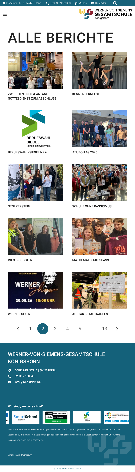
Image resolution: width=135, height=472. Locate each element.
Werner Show (19, 314)
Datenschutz (14, 455)
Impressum (26, 455)
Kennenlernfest (86, 94)
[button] (5, 14)
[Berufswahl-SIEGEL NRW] (35, 128)
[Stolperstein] (35, 182)
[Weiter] (116, 328)
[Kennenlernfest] (99, 70)
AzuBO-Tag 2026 (84, 152)
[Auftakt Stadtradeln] (99, 290)
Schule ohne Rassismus (92, 206)
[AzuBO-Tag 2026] (99, 128)
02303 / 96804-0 (25, 376)
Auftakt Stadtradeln (90, 314)
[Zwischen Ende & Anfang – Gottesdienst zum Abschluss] (35, 70)
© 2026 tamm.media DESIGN (67, 468)
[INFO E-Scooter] (35, 236)
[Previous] (18, 328)
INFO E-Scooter (20, 260)
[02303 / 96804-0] (11, 376)
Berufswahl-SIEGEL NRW (27, 152)
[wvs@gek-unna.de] (11, 382)
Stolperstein (19, 206)
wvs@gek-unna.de (28, 382)
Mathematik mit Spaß (90, 260)
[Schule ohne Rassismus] (99, 182)
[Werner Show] (35, 290)
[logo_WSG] (105, 14)
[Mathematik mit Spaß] (99, 236)
